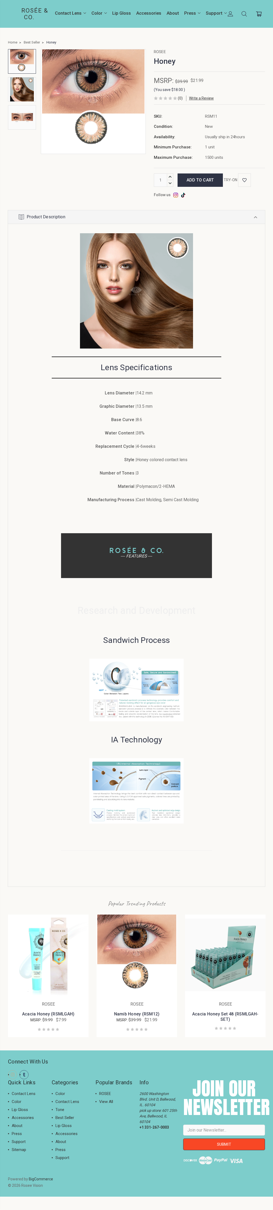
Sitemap (19, 1149)
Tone (59, 1109)
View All (106, 1101)
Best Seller (64, 1117)
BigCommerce (41, 1179)
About (173, 13)
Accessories (148, 13)
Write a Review (201, 98)
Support (214, 13)
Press (190, 13)
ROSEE (105, 1093)
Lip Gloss (121, 13)
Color (96, 13)
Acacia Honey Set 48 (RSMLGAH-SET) (225, 1016)
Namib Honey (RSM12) (137, 1014)
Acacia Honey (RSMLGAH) (48, 1014)
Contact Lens (68, 13)
